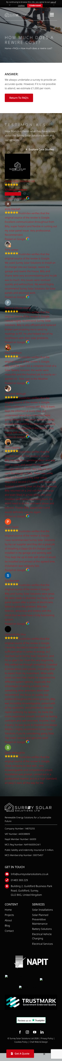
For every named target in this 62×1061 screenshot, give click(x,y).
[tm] (31, 996)
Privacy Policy (47, 1038)
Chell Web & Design (39, 1041)
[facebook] (20, 1032)
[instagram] (27, 1032)
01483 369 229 (19, 880)
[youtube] (35, 1032)
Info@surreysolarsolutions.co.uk (29, 874)
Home (8, 48)
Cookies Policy (21, 1041)
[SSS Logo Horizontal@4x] (16, 14)
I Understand (35, 5)
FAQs (16, 48)
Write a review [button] (13, 194)
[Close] (44, 1054)
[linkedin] (42, 1032)
